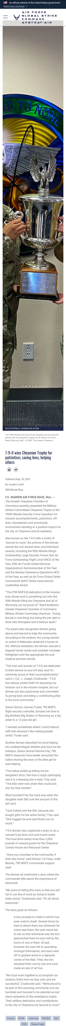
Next (60, 222)
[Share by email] (16, 470)
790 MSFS (46, 1018)
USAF (56, 1018)
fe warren (10, 1018)
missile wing (33, 1018)
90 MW (21, 1018)
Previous (6, 222)
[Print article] (9, 470)
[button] (16, 6)
